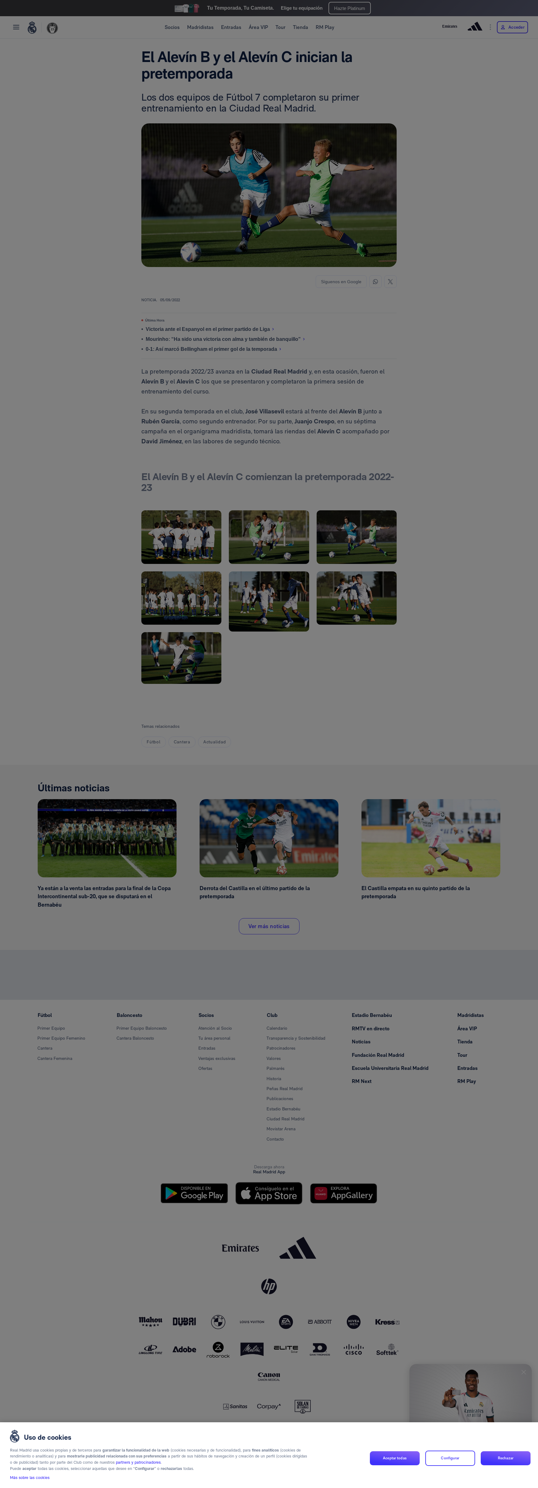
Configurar (450, 1458)
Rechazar (505, 1458)
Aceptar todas (395, 1458)
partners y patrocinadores (138, 1462)
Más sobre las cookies (30, 1477)
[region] (269, 1455)
